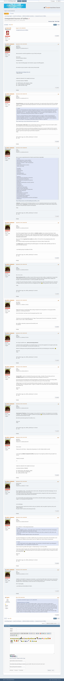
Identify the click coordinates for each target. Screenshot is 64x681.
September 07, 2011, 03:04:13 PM (21, 264)
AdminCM (8, 28)
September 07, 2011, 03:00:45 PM (21, 147)
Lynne (7, 597)
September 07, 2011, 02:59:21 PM (21, 93)
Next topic (57, 21)
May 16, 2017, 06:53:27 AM (20, 597)
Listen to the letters (13, 658)
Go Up (5, 618)
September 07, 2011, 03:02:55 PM (21, 222)
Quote (57, 35)
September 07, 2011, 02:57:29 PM (21, 44)
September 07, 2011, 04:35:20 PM (21, 569)
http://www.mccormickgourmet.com (23, 72)
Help (50, 679)
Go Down (6, 24)
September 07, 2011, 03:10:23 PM (21, 403)
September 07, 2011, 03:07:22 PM (21, 333)
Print (58, 24)
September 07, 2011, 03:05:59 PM (21, 300)
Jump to (43, 623)
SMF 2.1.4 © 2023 (6, 679)
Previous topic (51, 21)
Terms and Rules (54, 679)
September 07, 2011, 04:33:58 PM (21, 517)
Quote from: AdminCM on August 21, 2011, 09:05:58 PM (27, 599)
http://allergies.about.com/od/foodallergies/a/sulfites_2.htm (27, 200)
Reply (55, 24)
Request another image (21, 658)
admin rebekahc (10, 44)
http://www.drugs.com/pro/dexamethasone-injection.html (27, 121)
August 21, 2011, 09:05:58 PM (20, 28)
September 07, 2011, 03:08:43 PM (21, 366)
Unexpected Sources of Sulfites (22, 30)
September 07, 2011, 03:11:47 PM (21, 437)
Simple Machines (11, 679)
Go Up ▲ (59, 679)
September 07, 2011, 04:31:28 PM (21, 481)
